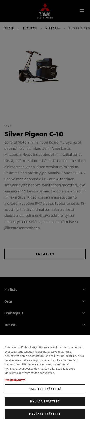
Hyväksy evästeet (45, 413)
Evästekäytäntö (15, 380)
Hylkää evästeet (45, 401)
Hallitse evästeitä (45, 388)
